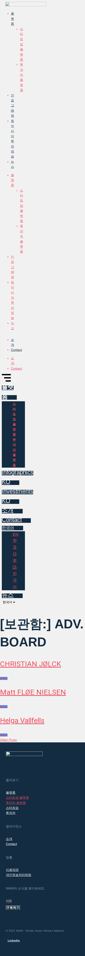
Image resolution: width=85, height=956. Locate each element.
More (3, 678)
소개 (12, 342)
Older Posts (8, 740)
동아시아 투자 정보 (12, 138)
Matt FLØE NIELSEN (33, 692)
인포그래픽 (12, 105)
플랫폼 (12, 19)
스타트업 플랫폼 (21, 44)
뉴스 (12, 164)
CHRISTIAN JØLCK (30, 664)
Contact (16, 350)
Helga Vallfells (22, 720)
